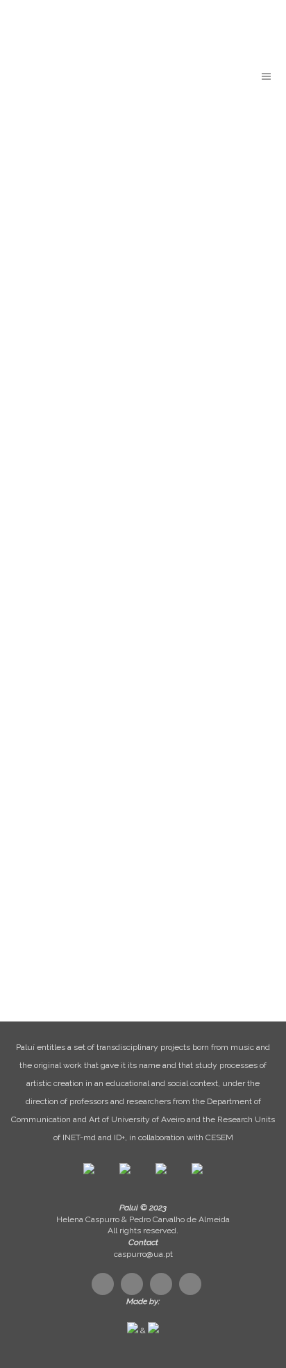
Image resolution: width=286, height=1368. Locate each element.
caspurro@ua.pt (143, 1254)
